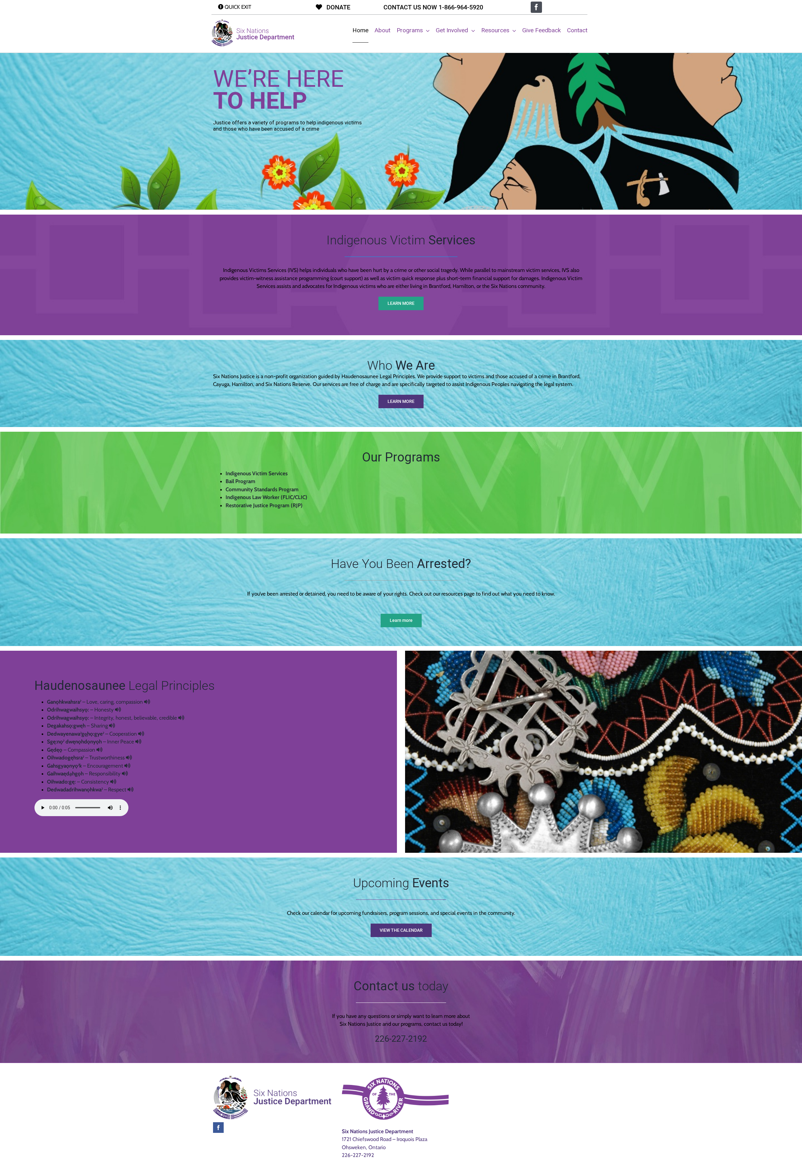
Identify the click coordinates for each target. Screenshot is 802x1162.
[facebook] (536, 7)
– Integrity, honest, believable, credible (112, 718)
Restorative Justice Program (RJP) (264, 505)
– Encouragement (85, 766)
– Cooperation (92, 734)
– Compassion (71, 750)
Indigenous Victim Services (257, 473)
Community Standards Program (262, 489)
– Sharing (78, 725)
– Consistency (78, 782)
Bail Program (240, 481)
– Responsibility (84, 773)
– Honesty (81, 709)
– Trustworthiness (86, 757)
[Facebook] (218, 1127)
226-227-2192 (358, 1155)
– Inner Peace (91, 741)
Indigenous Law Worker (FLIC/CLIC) (266, 497)
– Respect (87, 789)
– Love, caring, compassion (95, 702)
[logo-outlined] (252, 22)
